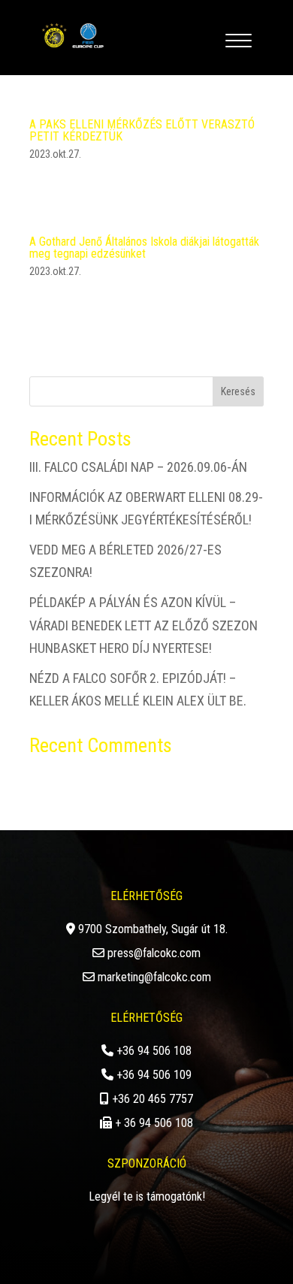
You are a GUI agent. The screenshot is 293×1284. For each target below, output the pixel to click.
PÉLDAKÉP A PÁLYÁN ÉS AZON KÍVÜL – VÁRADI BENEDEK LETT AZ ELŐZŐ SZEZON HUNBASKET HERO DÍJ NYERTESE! (143, 625)
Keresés (238, 391)
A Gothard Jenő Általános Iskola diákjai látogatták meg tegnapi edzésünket (144, 247)
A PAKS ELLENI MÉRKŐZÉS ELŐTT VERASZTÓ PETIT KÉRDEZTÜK (142, 130)
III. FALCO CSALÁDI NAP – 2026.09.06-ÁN (138, 467)
